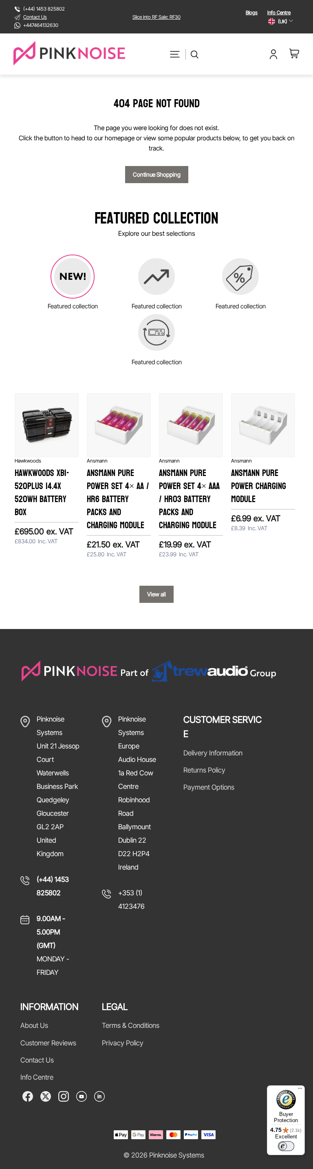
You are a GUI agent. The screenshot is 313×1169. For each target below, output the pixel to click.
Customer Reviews (48, 1043)
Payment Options (208, 787)
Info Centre (279, 12)
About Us (34, 1025)
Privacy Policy (122, 1043)
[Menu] (300, 1090)
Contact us (37, 1060)
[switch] (286, 1146)
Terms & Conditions (130, 1025)
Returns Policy (204, 770)
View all (156, 594)
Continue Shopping (157, 174)
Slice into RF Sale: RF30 (156, 17)
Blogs (252, 12)
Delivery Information (212, 753)
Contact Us (35, 17)
